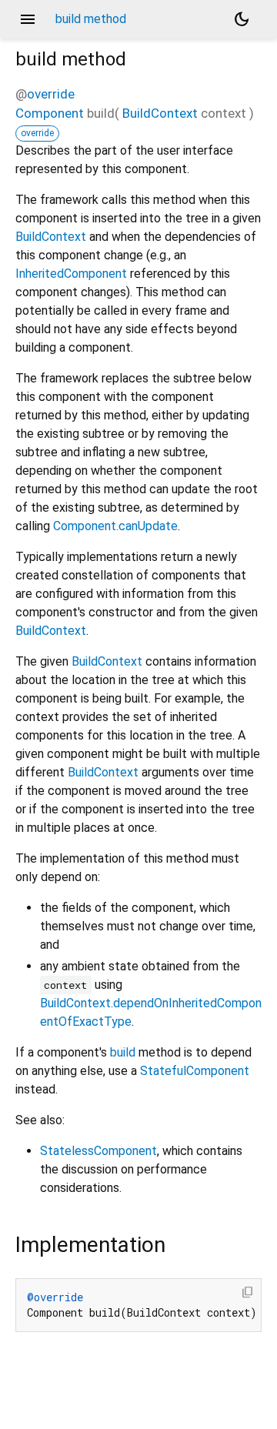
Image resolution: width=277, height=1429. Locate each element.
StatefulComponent (194, 1070)
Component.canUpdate (115, 526)
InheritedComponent (71, 273)
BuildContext (160, 113)
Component (49, 113)
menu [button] (27, 19)
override (51, 94)
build (122, 1052)
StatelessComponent (98, 1151)
